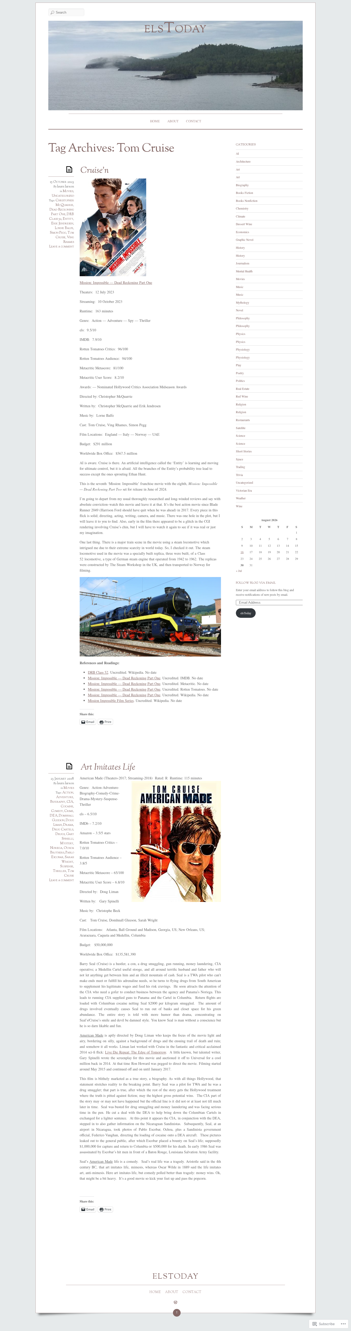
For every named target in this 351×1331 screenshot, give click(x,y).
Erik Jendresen (62, 223)
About (173, 121)
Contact (193, 121)
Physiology (243, 349)
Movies (68, 191)
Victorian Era (244, 490)
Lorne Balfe (64, 228)
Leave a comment (61, 246)
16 (242, 552)
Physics (240, 334)
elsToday (175, 28)
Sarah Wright (67, 859)
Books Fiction (244, 193)
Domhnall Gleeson (63, 818)
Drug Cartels (62, 829)
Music (239, 287)
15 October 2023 (62, 182)
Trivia (239, 475)
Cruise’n (94, 171)
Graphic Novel (244, 240)
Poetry (240, 373)
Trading (240, 467)
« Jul (239, 571)
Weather (241, 498)
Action (67, 792)
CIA (70, 802)
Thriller (59, 871)
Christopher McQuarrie (65, 202)
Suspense (66, 866)
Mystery (66, 843)
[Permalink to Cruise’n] (70, 169)
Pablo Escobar (62, 855)
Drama (68, 825)
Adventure (64, 797)
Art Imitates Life (107, 767)
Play (238, 365)
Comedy (57, 811)
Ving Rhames (68, 239)
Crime (68, 811)
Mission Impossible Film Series (111, 700)
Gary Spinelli (68, 836)
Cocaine (67, 806)
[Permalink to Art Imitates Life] (70, 765)
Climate (240, 216)
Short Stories (244, 451)
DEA (54, 815)
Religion (241, 404)
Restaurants (243, 420)
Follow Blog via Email (256, 583)
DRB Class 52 (98, 672)
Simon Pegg (58, 233)
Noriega (56, 848)
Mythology (242, 302)
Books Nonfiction (246, 201)
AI (237, 153)
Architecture (243, 161)
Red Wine (242, 396)
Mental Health (244, 271)
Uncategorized (63, 196)
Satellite (240, 428)
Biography (57, 802)
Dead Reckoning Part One (62, 212)
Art (238, 169)
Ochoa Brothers (62, 850)
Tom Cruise (65, 235)
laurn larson (65, 186)
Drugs (60, 834)
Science (240, 436)
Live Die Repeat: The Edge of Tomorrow (135, 1052)
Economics (242, 232)
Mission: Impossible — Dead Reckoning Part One (116, 282)
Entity (68, 219)
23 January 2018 (62, 779)
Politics (240, 381)
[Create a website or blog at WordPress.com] (175, 1303)
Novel (239, 310)
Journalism (242, 263)
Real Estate (242, 389)
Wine (239, 506)
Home (155, 121)
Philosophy (243, 318)
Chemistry (242, 208)
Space (239, 459)
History (240, 248)
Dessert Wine (244, 224)
